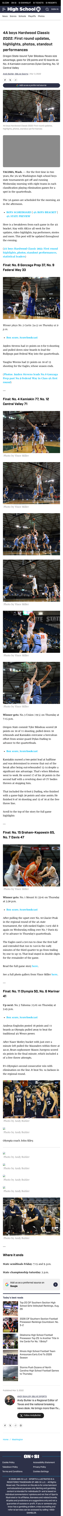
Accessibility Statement (44, 1463)
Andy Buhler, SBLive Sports (15, 74)
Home (5, 1440)
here (35, 966)
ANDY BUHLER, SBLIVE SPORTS (32, 1397)
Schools (22, 16)
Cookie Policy (8, 1463)
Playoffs (32, 16)
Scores (13, 16)
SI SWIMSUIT (25, 3)
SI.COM (5, 3)
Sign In (54, 9)
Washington (17, 1440)
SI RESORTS (51, 3)
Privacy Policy (39, 1467)
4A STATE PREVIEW (18, 216)
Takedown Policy (10, 1467)
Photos (41, 16)
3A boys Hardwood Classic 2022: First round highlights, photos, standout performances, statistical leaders (30, 252)
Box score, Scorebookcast (22, 337)
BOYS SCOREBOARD (18, 212)
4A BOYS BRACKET (44, 212)
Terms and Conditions (12, 1472)
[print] (21, 1425)
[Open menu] (4, 9)
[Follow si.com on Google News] (55, 1284)
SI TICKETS (38, 3)
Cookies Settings (41, 1472)
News (5, 16)
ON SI (13, 3)
